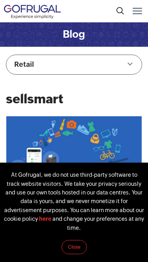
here (45, 219)
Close (74, 247)
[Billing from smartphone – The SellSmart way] (74, 157)
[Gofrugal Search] (120, 11)
